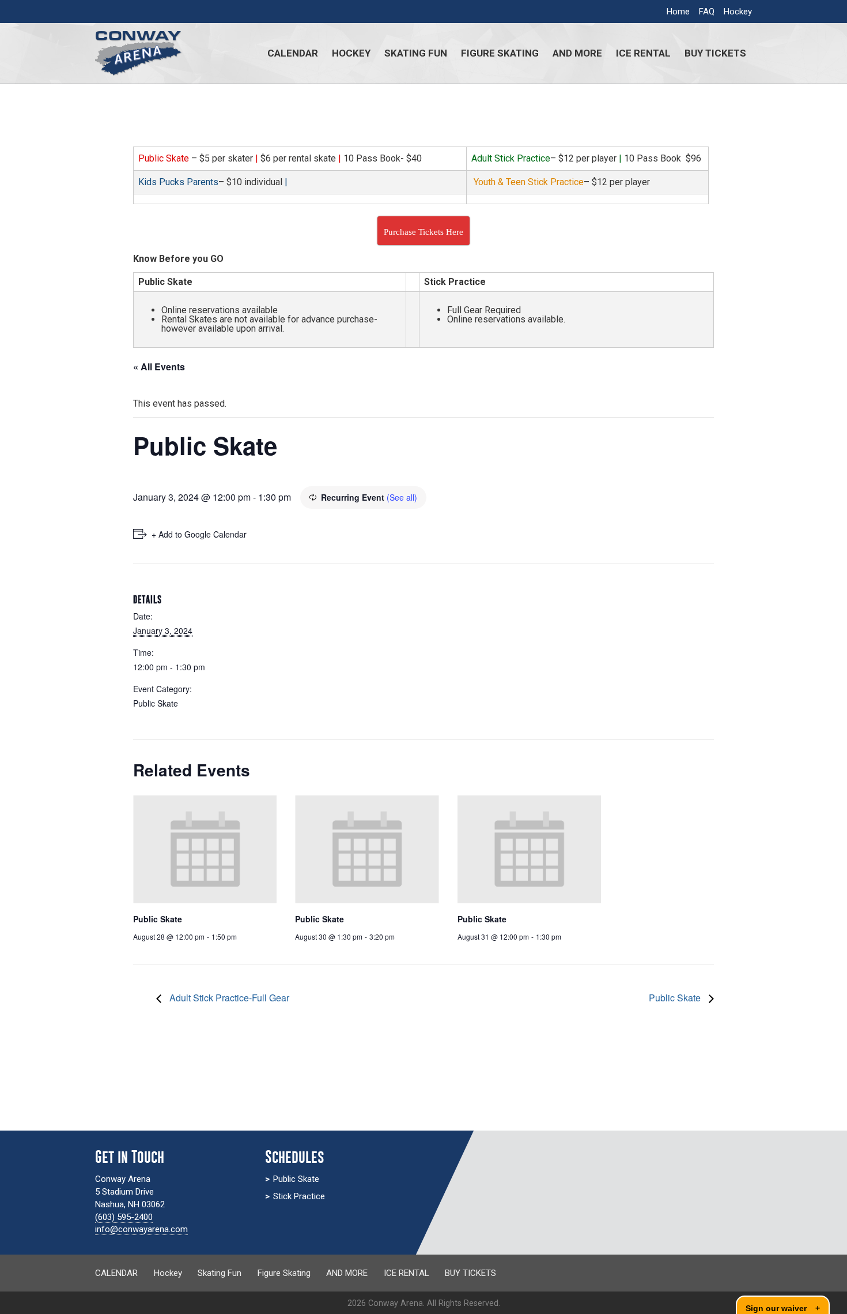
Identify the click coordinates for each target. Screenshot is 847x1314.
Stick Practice (299, 1196)
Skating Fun (415, 53)
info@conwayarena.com (141, 1229)
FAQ (706, 11)
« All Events (159, 366)
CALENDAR (292, 53)
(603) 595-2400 (124, 1217)
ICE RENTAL (643, 53)
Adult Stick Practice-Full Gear (228, 997)
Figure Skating (500, 53)
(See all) (402, 497)
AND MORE (577, 53)
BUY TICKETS (715, 53)
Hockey (738, 11)
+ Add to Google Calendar (199, 534)
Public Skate (155, 703)
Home (678, 11)
